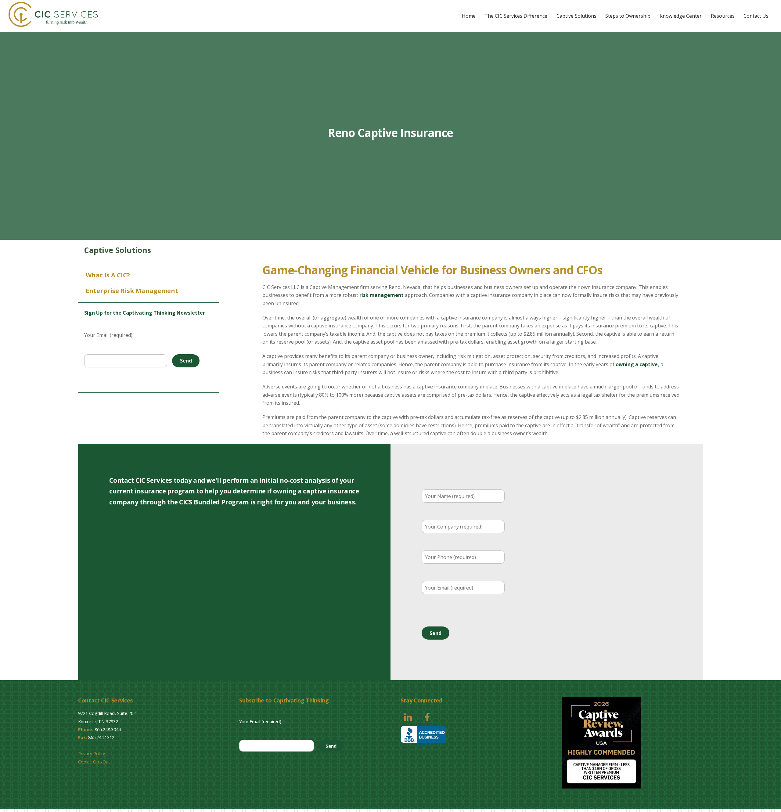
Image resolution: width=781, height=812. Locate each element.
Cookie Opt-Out (94, 762)
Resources (723, 16)
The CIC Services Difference (515, 16)
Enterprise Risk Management (132, 291)
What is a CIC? (108, 275)
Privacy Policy (91, 753)
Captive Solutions (576, 16)
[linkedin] (409, 716)
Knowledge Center (681, 16)
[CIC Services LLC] (53, 23)
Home (469, 16)
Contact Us (755, 16)
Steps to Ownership (627, 16)
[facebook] (428, 716)
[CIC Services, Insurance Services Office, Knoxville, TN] (423, 736)
